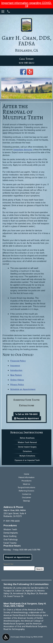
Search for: (9, 564)
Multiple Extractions (27, 455)
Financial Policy (18, 360)
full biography (18, 629)
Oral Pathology (11, 539)
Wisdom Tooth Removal (27, 442)
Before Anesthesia (27, 438)
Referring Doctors (26, 491)
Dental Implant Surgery (27, 447)
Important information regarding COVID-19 (26, 4)
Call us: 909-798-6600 (28, 414)
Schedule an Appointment (22, 389)
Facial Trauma (10, 543)
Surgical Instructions (26, 432)
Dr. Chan (7, 609)
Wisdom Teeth (10, 529)
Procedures (27, 481)
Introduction (16, 370)
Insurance (15, 365)
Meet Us (26, 484)
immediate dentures (22, 149)
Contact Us (26, 494)
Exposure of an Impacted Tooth (27, 460)
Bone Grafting (10, 536)
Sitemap (26, 501)
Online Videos (17, 379)
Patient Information (26, 477)
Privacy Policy (17, 384)
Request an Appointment (17, 557)
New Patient (16, 375)
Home (26, 474)
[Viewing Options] (6, 637)
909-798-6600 (26, 63)
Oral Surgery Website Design (20, 637)
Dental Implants (11, 533)
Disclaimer (26, 497)
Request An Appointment (27, 418)
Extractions (27, 451)
